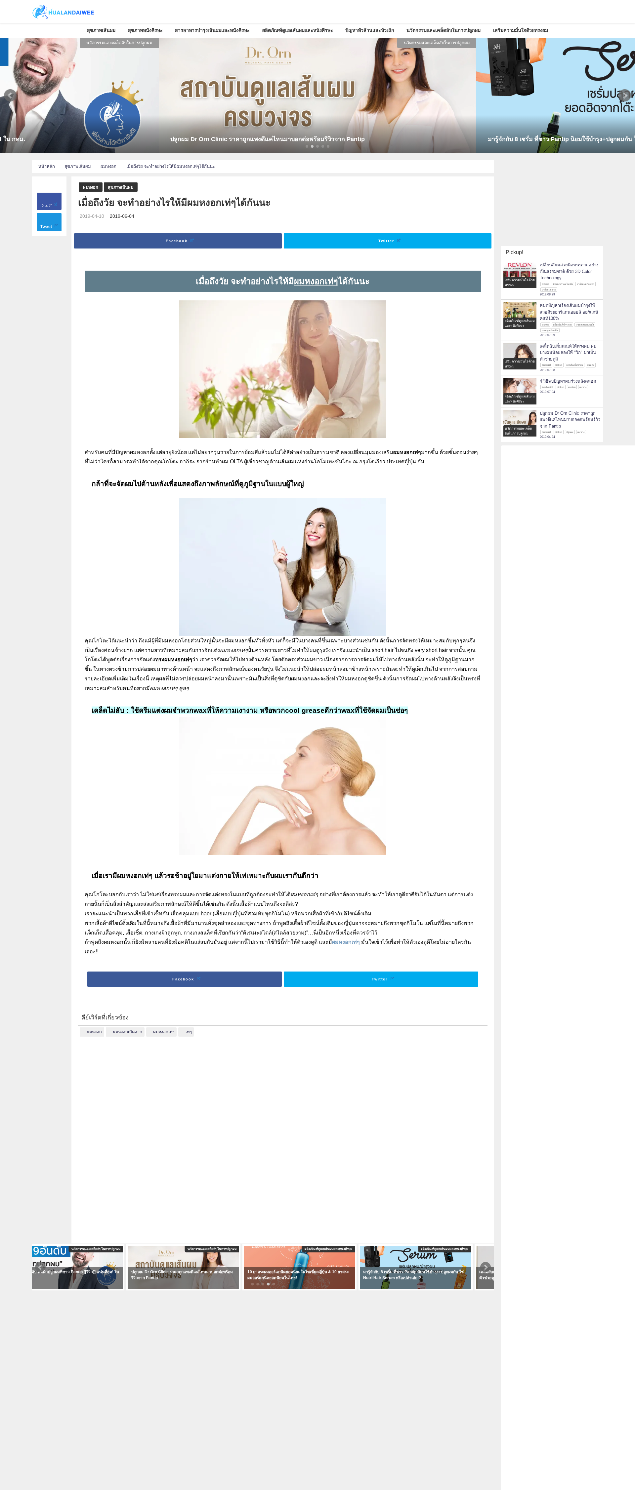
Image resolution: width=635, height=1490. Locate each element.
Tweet (46, 226)
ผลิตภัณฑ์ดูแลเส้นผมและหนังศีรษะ (297, 30)
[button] (10, 95)
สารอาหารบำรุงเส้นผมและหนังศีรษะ (212, 30)
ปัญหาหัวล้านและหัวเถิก (369, 30)
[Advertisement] (282, 1136)
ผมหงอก (90, 187)
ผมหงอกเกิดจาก (127, 1031)
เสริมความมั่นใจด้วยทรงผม (520, 30)
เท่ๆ (189, 1031)
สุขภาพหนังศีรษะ (145, 30)
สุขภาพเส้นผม (101, 30)
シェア (47, 205)
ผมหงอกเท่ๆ (346, 942)
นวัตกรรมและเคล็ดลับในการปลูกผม (443, 30)
